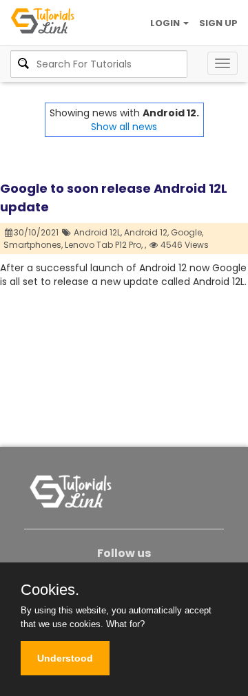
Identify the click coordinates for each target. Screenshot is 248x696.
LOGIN (166, 23)
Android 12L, (98, 232)
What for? (125, 624)
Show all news (124, 127)
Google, (187, 232)
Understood (65, 658)
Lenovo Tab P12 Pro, (104, 245)
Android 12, (146, 232)
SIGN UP (218, 23)
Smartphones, (33, 245)
